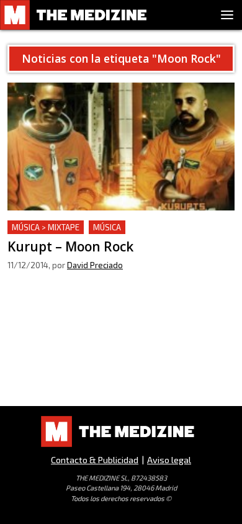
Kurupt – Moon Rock (53, 227)
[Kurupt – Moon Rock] (121, 146)
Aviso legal (169, 459)
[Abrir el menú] (227, 15)
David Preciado (95, 265)
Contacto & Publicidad (94, 459)
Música (107, 227)
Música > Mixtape (45, 227)
